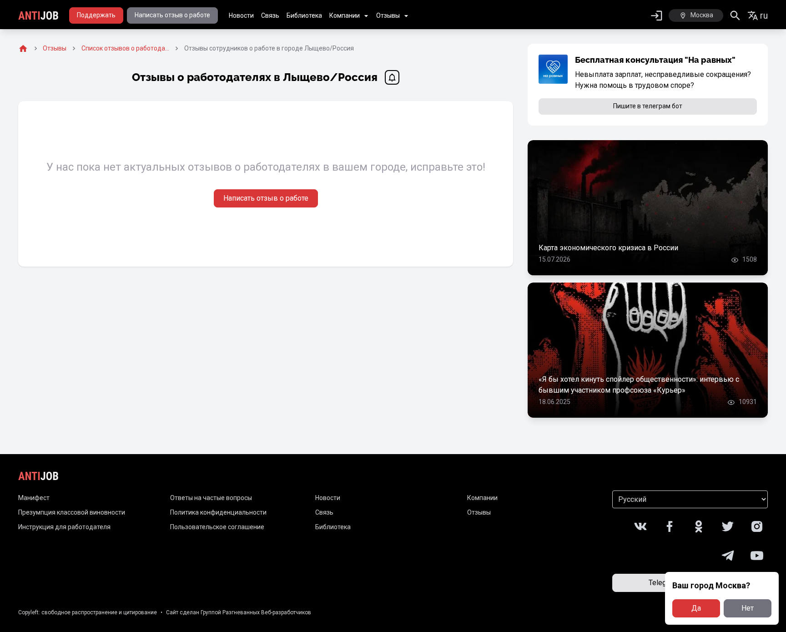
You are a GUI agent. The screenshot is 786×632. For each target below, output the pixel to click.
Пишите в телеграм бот (647, 106)
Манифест (34, 497)
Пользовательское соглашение (217, 527)
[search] (735, 15)
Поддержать (96, 15)
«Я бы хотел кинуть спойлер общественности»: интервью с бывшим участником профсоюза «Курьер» (639, 384)
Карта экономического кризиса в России (608, 247)
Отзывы (388, 15)
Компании (344, 15)
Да (696, 608)
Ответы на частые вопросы (211, 497)
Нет (747, 608)
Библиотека (304, 15)
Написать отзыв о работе (172, 15)
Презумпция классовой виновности (71, 512)
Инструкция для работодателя (64, 527)
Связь (270, 15)
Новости (241, 15)
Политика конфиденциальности (218, 512)
